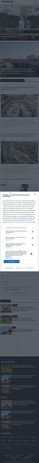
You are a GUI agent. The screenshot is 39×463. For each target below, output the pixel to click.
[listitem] (19, 228)
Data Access (19, 268)
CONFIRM (11, 261)
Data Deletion (9, 268)
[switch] (32, 232)
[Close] (35, 195)
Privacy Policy (30, 268)
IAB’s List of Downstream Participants (21, 222)
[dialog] (19, 231)
